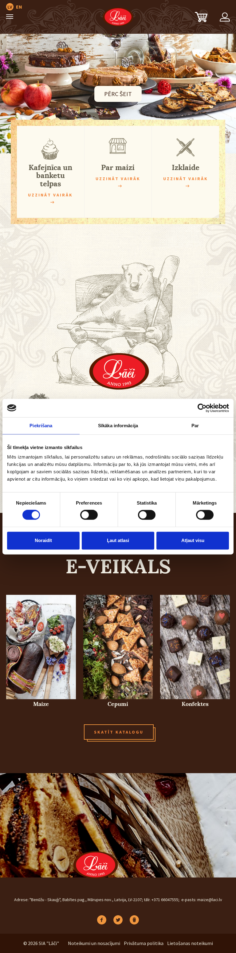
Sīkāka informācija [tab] (118, 425)
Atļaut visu (192, 540)
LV (9, 7)
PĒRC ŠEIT (118, 94)
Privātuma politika (143, 943)
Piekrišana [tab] (41, 425)
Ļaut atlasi (118, 540)
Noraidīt (43, 540)
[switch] (89, 515)
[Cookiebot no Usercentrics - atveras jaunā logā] (202, 408)
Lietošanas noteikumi (190, 943)
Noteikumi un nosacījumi (94, 943)
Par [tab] (195, 425)
